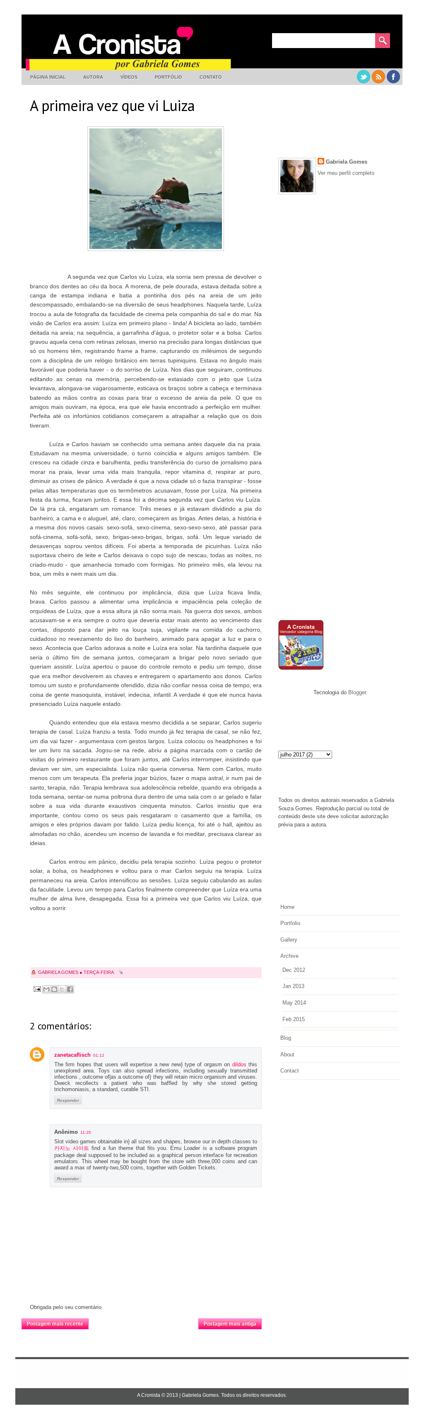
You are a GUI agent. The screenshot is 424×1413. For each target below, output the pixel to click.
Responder (68, 1100)
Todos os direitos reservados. (254, 1395)
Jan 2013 (293, 986)
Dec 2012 (293, 970)
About (287, 1054)
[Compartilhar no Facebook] (70, 989)
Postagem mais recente (55, 1324)
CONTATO (211, 77)
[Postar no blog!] (54, 989)
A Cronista (148, 1395)
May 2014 (294, 1003)
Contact (289, 1071)
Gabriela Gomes (346, 162)
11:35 (85, 1132)
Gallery (288, 940)
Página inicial (48, 77)
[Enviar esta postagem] (37, 988)
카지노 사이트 (71, 1148)
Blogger (357, 692)
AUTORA (93, 77)
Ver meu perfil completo (346, 173)
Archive (289, 956)
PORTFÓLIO (168, 77)
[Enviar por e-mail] (46, 989)
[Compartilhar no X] (62, 989)
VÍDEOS (128, 77)
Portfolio (290, 923)
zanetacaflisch (72, 1055)
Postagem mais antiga (230, 1324)
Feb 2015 (293, 1019)
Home (287, 907)
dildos (239, 1064)
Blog (285, 1038)
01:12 (98, 1055)
